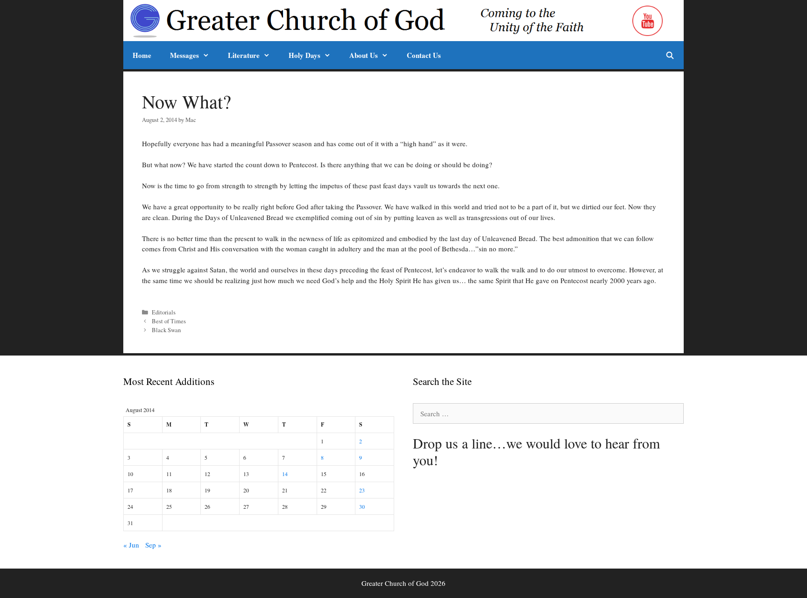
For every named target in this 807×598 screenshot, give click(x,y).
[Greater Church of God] (379, 20)
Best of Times (169, 321)
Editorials (164, 312)
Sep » (153, 544)
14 (285, 473)
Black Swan (166, 330)
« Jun (131, 544)
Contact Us (424, 55)
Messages (184, 55)
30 (362, 506)
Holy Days (304, 55)
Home (142, 55)
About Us (363, 55)
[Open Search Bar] (670, 55)
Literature (244, 55)
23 (362, 490)
